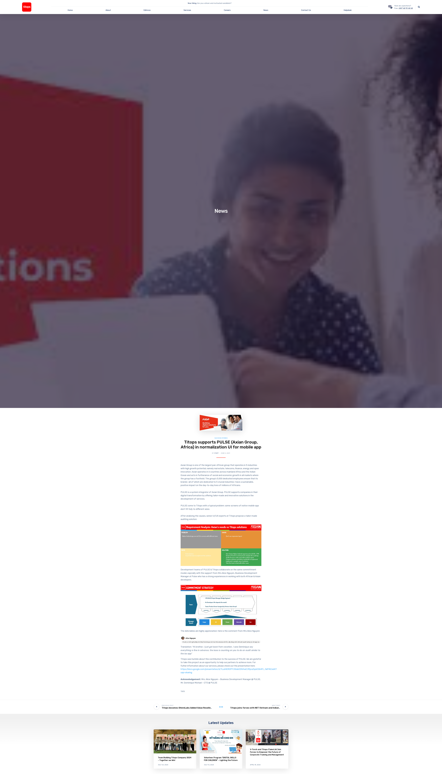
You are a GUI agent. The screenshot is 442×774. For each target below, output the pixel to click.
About (108, 10)
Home (70, 10)
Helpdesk (348, 10)
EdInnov (147, 10)
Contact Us (306, 10)
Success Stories (221, 438)
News (265, 10)
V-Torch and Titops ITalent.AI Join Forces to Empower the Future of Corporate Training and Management (267, 752)
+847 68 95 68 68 (405, 8)
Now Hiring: (192, 3)
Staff (216, 453)
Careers (227, 10)
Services (187, 10)
